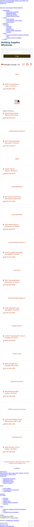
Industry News (10, 29)
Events (5, 17)
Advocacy (5, 23)
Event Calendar (10, 19)
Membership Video (11, 13)
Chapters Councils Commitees (13, 37)
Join (24, 463)
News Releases (20, 461)
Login (7, 7)
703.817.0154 (12, 474)
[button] (2, 64)
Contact (5, 39)
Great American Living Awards (14, 20)
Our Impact (6, 24)
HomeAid (8, 32)
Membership (6, 10)
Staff (7, 36)
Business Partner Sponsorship (13, 30)
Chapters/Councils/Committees (11, 512)
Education (8, 27)
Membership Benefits (11, 14)
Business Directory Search (13, 16)
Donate (7, 2)
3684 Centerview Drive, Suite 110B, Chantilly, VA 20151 (14, 473)
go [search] (18, 56)
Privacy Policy (14, 517)
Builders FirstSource (8, 111)
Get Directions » (4, 474)
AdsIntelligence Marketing (12, 520)
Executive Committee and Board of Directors (17, 35)
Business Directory (9, 461)
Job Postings (18, 463)
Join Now (2, 7)
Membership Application (12, 12)
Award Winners (10, 22)
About (4, 33)
